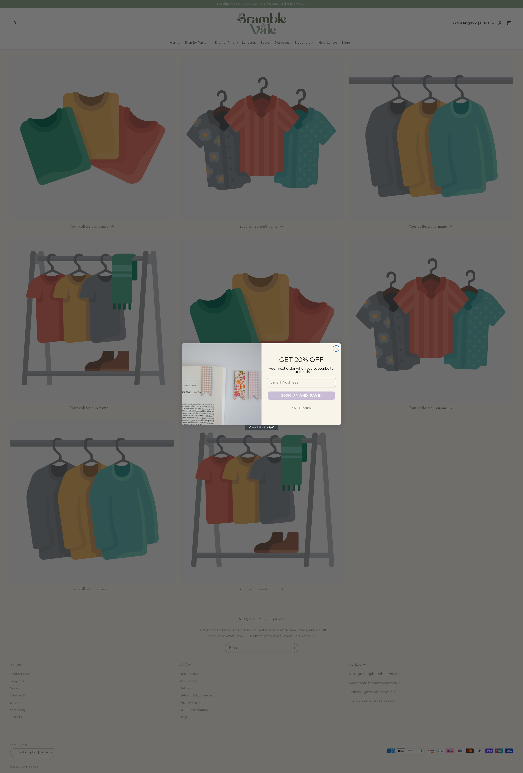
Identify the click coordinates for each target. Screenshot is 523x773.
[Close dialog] (336, 348)
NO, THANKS (301, 407)
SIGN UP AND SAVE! (301, 395)
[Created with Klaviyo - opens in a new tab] (261, 427)
